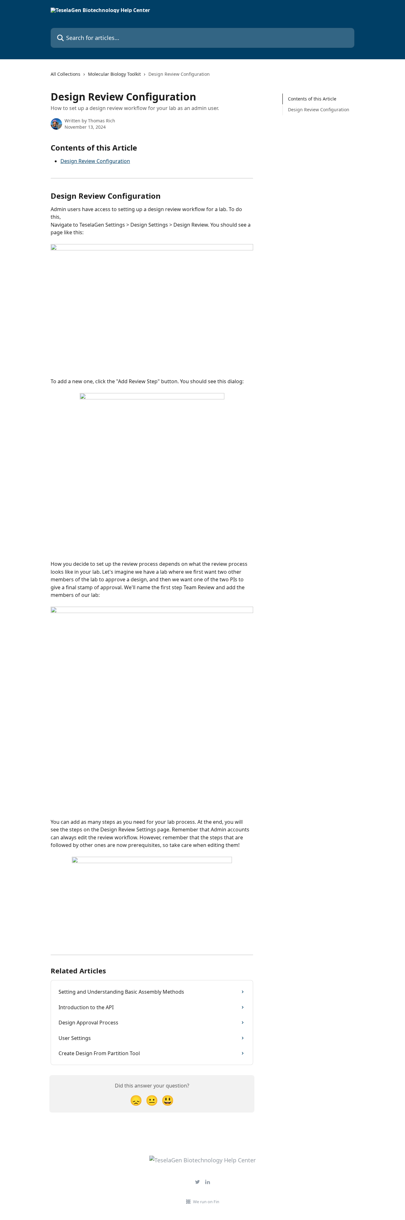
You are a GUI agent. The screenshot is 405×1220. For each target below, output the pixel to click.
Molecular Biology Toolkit (114, 74)
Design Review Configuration (95, 161)
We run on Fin (206, 1201)
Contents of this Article (312, 99)
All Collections (65, 74)
